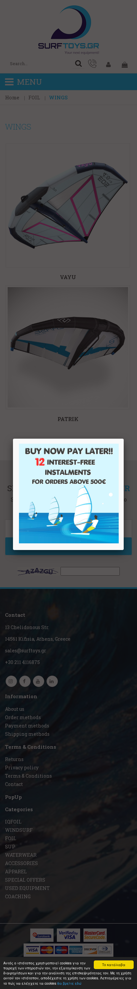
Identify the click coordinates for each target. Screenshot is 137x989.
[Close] (124, 439)
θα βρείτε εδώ (69, 983)
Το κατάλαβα (113, 964)
